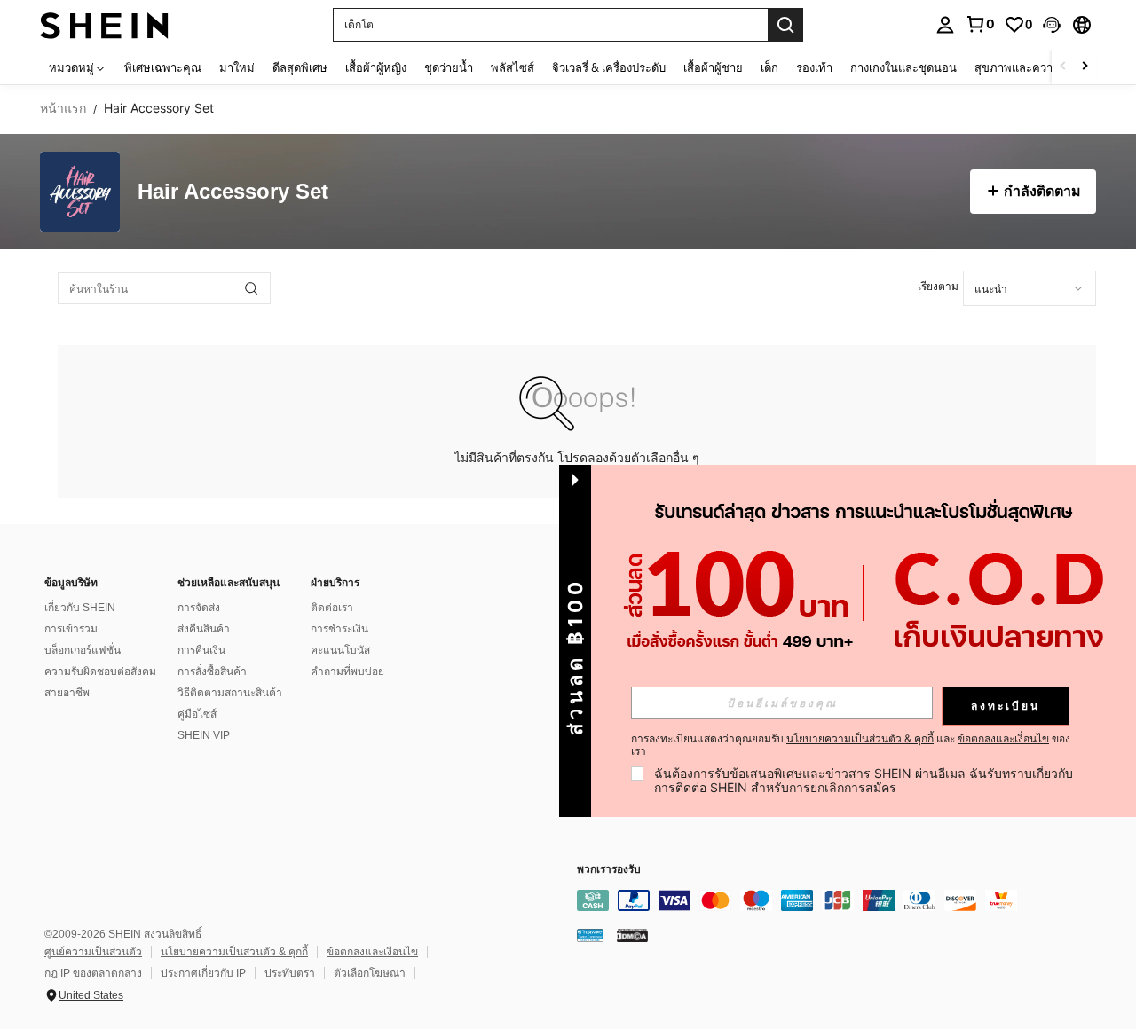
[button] (1051, 24)
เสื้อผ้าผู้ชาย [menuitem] (713, 67)
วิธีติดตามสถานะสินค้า (230, 693)
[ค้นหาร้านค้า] (251, 288)
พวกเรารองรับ (609, 870)
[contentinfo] (843, 900)
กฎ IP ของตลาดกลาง (93, 973)
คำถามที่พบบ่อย (347, 671)
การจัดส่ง (199, 607)
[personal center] (945, 24)
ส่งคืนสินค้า (204, 629)
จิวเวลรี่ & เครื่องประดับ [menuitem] (609, 67)
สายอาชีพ (67, 693)
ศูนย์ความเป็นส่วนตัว (93, 952)
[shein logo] (104, 24)
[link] (980, 24)
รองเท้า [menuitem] (814, 67)
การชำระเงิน (339, 629)
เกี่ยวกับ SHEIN (79, 607)
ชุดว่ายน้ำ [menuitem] (448, 67)
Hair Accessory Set (233, 192)
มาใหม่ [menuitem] (237, 67)
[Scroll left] (1063, 67)
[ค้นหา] (785, 25)
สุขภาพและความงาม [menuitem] (1027, 67)
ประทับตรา (289, 973)
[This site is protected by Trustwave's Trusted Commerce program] (590, 935)
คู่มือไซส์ (197, 714)
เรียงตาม (938, 286)
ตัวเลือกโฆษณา (370, 973)
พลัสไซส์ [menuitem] (512, 67)
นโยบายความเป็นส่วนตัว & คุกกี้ (234, 952)
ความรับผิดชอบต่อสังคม (100, 671)
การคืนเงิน (201, 650)
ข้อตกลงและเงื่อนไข (372, 952)
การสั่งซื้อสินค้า (212, 671)
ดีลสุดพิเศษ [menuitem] (299, 67)
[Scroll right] (1084, 67)
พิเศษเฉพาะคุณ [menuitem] (162, 67)
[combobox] (1029, 288)
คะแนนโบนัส (340, 650)
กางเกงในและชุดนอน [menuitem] (903, 67)
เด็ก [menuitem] (769, 67)
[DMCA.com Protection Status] (632, 935)
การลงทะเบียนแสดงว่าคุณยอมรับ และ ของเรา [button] (850, 745)
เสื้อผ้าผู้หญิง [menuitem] (375, 67)
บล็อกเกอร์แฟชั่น (82, 650)
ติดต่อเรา (332, 607)
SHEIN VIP (204, 735)
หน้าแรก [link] (63, 108)
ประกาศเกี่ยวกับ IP (203, 973)
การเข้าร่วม (71, 629)
